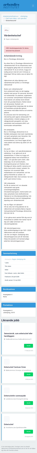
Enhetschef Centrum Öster (15, 367)
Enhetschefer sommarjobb (15, 396)
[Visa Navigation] (33, 5)
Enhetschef (8, 424)
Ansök (28, 345)
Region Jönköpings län (19, 259)
